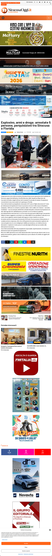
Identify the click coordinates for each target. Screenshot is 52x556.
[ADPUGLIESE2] (26, 307)
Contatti (4, 4)
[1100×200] (26, 63)
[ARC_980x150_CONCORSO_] (26, 26)
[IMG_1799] (26, 266)
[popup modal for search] (49, 17)
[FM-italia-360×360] (26, 363)
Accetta (26, 543)
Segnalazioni (5, 2)
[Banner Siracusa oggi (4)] (26, 89)
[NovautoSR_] (26, 478)
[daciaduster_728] (26, 175)
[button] (50, 530)
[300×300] (26, 428)
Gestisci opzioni (26, 551)
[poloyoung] (26, 279)
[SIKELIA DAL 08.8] (26, 112)
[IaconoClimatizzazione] (26, 188)
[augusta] (26, 75)
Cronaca (3, 132)
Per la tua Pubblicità (14, 2)
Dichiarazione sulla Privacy (28, 554)
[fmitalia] (26, 100)
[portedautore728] (26, 253)
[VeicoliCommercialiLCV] (26, 52)
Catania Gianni (20, 132)
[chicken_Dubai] (26, 38)
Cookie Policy (20, 554)
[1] (26, 522)
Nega (26, 547)
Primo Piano (9, 132)
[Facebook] (34, 2)
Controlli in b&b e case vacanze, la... (11, 346)
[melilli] (26, 395)
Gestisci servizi (4, 539)
